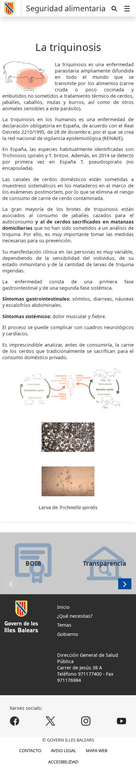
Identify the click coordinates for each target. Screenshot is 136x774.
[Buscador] (114, 8)
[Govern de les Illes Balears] (11, 8)
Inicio (63, 607)
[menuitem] (127, 8)
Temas (64, 625)
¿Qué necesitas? (74, 616)
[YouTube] (121, 721)
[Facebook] (15, 721)
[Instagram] (86, 721)
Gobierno (67, 634)
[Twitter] (50, 721)
